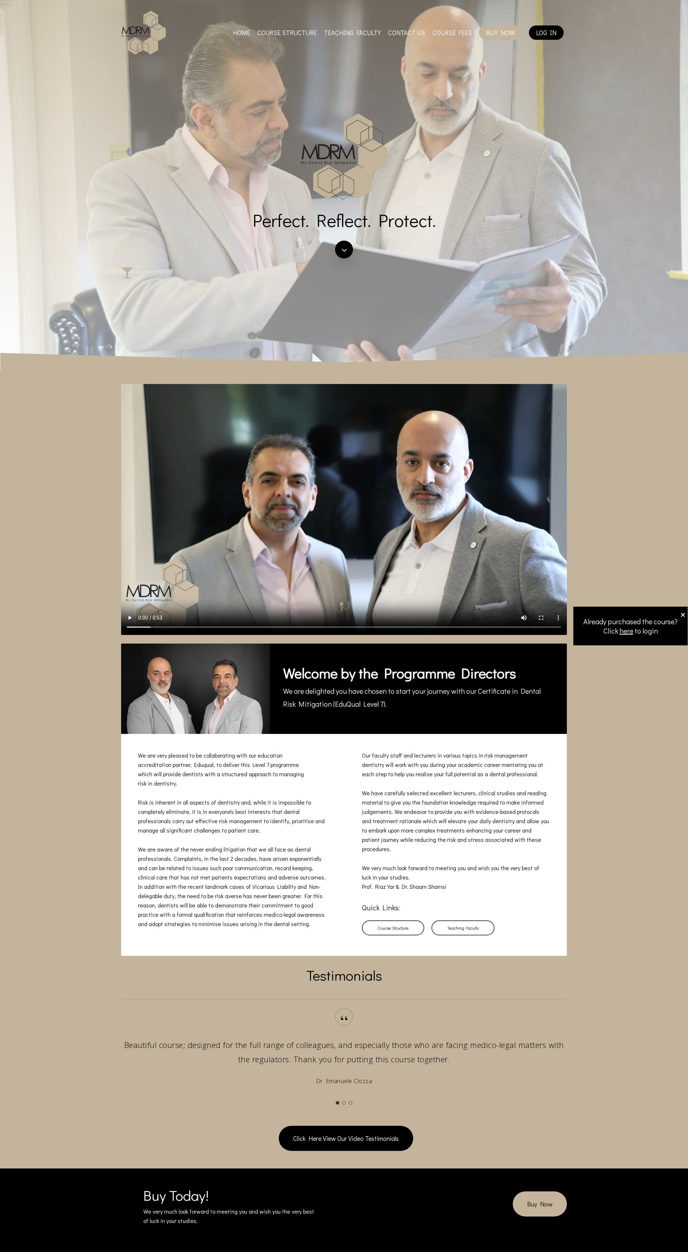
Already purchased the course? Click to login (630, 626)
